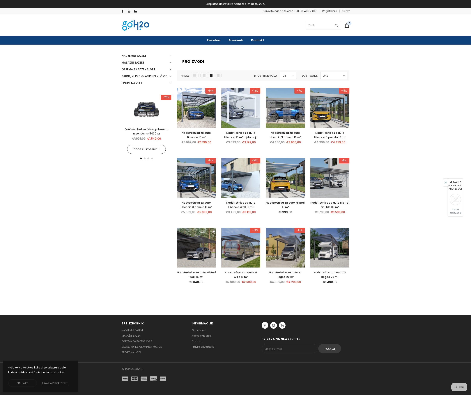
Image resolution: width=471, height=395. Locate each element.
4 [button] (152, 158)
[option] (146, 124)
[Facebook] (124, 11)
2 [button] (145, 158)
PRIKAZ (184, 76)
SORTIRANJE (310, 76)
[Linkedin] (136, 11)
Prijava (346, 11)
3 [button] (148, 158)
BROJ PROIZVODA (265, 76)
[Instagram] (130, 11)
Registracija (329, 11)
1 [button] (141, 158)
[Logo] (135, 25)
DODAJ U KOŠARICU (147, 149)
